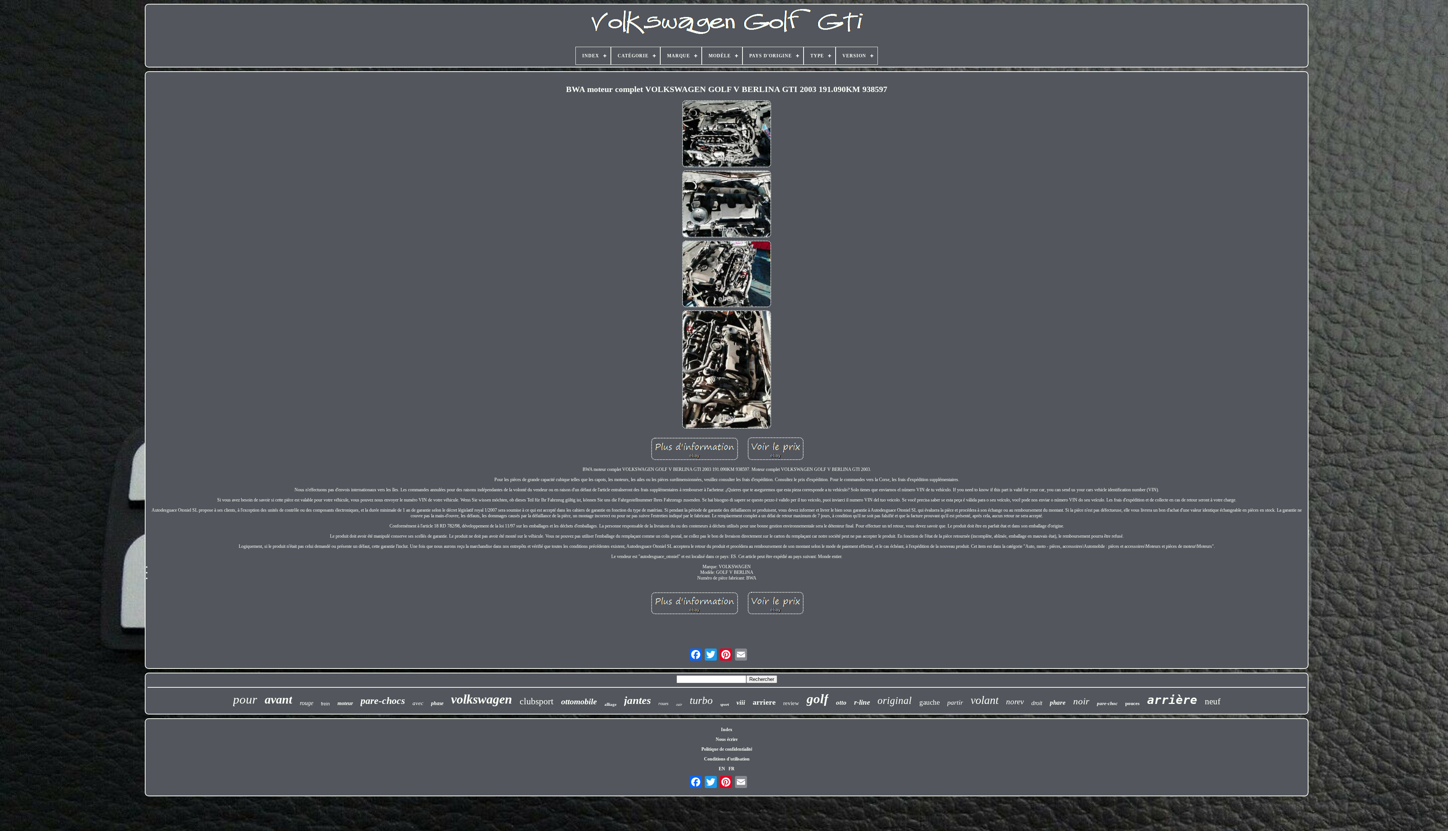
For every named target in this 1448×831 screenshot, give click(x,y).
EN (722, 768)
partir (955, 702)
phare (1058, 702)
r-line (862, 702)
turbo (701, 700)
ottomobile (579, 701)
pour (245, 699)
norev (1015, 701)
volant (985, 700)
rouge (306, 703)
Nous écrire (727, 739)
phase (437, 703)
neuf (1213, 701)
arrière (1172, 700)
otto (841, 702)
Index (726, 729)
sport (724, 704)
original (894, 700)
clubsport (537, 701)
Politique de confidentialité (726, 749)
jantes (637, 700)
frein (325, 704)
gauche (929, 702)
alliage (610, 704)
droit (1036, 703)
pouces (1132, 703)
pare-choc (1107, 703)
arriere (764, 702)
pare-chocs (382, 700)
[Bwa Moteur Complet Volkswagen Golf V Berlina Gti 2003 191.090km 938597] (726, 135)
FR (732, 768)
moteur (345, 703)
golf (817, 698)
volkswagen (481, 699)
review (791, 703)
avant (278, 699)
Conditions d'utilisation (727, 759)
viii (740, 702)
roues (663, 703)
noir (1081, 701)
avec (418, 703)
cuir (679, 704)
